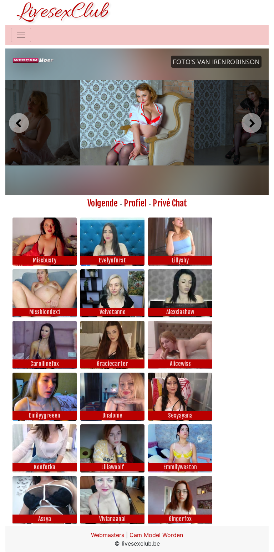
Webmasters (107, 534)
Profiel (135, 203)
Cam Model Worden (156, 534)
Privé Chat (170, 203)
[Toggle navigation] (21, 35)
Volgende (102, 203)
